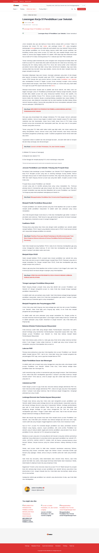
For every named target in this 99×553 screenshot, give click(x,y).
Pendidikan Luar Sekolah (68, 79)
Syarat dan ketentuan (47, 545)
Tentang (22, 9)
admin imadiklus (37, 488)
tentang (32, 48)
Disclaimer (58, 545)
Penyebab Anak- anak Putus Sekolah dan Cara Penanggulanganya (45, 5)
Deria (52, 85)
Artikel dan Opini (31, 9)
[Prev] (83, 5)
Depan (15, 9)
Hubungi (27, 545)
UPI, (64, 46)
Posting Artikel (42, 9)
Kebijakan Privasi (35, 545)
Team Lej (21, 1)
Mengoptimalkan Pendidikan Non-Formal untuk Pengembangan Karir (52, 197)
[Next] (84, 5)
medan (45, 46)
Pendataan (15, 1)
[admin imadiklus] (28, 491)
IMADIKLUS (49, 550)
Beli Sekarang (81, 9)
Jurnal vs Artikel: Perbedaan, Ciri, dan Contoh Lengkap (48, 146)
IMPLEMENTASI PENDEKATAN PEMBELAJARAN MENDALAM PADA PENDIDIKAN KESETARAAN (30, 520)
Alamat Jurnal (28, 1)
